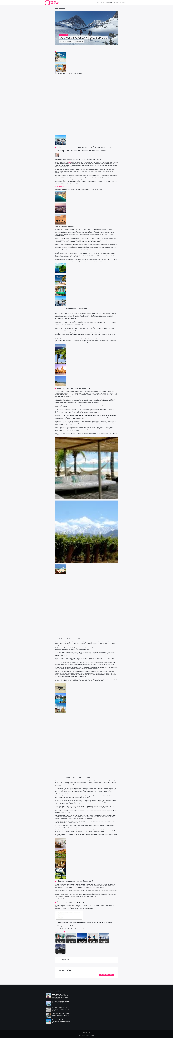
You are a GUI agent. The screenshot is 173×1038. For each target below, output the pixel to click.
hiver (69, 162)
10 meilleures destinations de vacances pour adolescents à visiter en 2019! (61, 1009)
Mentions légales (90, 1035)
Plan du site (82, 1035)
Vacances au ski (100, 2)
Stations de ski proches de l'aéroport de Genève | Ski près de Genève (61, 1021)
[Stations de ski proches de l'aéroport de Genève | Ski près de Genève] (48, 1021)
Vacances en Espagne (119, 2)
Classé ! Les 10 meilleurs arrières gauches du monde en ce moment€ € (61, 1015)
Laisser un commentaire (107, 974)
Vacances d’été (109, 2)
